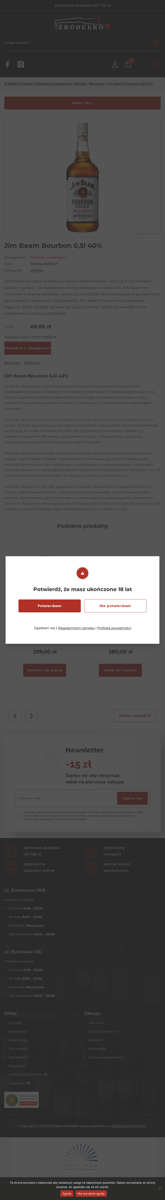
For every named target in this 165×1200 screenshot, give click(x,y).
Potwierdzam (49, 605)
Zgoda (67, 1193)
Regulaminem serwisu (76, 628)
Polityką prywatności (114, 628)
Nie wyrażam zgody (91, 1193)
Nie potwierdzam (115, 605)
